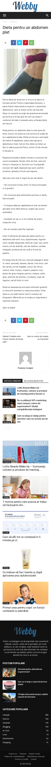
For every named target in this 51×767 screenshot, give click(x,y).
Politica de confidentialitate (14, 756)
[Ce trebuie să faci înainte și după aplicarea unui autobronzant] (25, 557)
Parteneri (23, 754)
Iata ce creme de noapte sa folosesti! (37, 337)
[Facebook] (13, 42)
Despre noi (13, 754)
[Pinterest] (25, 42)
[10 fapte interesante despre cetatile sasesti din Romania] (9, 697)
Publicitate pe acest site (35, 756)
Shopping (13, 22)
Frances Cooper (25, 368)
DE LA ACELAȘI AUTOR (33, 381)
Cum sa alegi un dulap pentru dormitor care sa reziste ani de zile (32, 418)
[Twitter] (19, 42)
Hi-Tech (5, 532)
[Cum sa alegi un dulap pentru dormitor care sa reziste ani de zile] (9, 418)
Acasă (5, 22)
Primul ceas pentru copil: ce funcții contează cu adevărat (24, 609)
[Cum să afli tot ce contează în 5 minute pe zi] (25, 522)
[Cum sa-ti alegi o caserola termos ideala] (9, 685)
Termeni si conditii (21, 759)
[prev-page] (4, 428)
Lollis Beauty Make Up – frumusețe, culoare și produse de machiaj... (24, 468)
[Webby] (25, 6)
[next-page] (8, 428)
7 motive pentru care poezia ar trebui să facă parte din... (25, 503)
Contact (33, 759)
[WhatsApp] (31, 42)
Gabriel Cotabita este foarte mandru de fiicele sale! (13, 339)
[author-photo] (25, 364)
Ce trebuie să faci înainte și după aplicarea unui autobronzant (22, 574)
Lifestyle (6, 497)
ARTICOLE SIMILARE (12, 381)
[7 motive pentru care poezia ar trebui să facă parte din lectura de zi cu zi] (25, 487)
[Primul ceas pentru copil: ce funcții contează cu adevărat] (25, 593)
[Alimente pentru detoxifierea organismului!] (9, 672)
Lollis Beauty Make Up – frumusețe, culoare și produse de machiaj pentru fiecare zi (32, 390)
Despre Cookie (34, 754)
